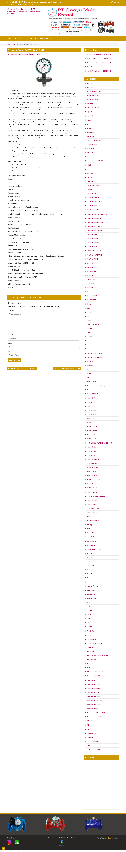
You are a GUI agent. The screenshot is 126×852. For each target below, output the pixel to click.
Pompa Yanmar (92, 512)
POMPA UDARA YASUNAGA (96, 496)
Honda (89, 304)
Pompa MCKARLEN (93, 459)
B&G (88, 124)
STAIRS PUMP (91, 594)
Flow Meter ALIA (92, 194)
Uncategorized (91, 660)
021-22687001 (16, 2)
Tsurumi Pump (91, 639)
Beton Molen (91, 132)
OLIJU (89, 373)
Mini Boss (90, 361)
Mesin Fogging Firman (94, 349)
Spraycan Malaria (92, 586)
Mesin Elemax (91, 345)
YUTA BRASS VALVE (93, 749)
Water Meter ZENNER (94, 717)
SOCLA (89, 578)
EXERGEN (90, 181)
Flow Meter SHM (92, 247)
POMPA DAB (91, 402)
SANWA (89, 561)
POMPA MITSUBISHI (93, 463)
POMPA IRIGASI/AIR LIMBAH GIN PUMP (100, 443)
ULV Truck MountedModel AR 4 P (97, 655)
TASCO (89, 619)
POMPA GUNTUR (92, 427)
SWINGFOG (90, 610)
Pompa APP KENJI (93, 394)
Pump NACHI (91, 533)
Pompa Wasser (92, 504)
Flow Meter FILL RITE (94, 206)
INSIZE (89, 312)
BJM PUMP (90, 136)
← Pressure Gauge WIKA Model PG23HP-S (22, 368)
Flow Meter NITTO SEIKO (95, 230)
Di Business (110, 838)
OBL (88, 369)
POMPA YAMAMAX (93, 508)
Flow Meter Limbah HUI (94, 218)
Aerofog (89, 83)
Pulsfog (89, 525)
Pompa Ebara (91, 406)
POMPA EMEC (91, 414)
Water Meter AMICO (93, 676)
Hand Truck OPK (92, 296)
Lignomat (90, 328)
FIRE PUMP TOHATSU (94, 185)
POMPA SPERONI (92, 488)
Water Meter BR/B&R (93, 680)
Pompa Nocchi (91, 471)
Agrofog (89, 87)
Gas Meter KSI (91, 271)
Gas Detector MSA (93, 263)
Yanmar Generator (93, 741)
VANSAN (90, 664)
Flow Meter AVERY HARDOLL (96, 202)
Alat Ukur (90, 104)
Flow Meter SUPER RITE (94, 255)
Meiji (88, 341)
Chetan (12, 851)
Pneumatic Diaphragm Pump (96, 386)
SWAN (89, 606)
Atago (89, 120)
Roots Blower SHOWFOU (95, 549)
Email (10, 343)
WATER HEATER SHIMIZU (95, 672)
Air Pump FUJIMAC (93, 95)
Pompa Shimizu (92, 484)
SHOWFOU (90, 566)
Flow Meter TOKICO (93, 259)
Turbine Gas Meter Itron (94, 643)
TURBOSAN (90, 647)
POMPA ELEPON (92, 410)
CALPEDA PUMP (92, 144)
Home (10, 38)
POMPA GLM (91, 422)
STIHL (89, 602)
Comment (11, 310)
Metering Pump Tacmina (95, 357)
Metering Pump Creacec (94, 353)
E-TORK (89, 177)
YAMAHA (90, 737)
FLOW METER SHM (45, 38)
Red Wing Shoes (92, 541)
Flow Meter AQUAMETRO (95, 198)
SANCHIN (90, 553)
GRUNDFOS (90, 283)
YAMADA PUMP (92, 733)
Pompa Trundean (92, 492)
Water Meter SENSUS (94, 705)
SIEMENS (90, 570)
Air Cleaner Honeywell (94, 91)
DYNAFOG (90, 173)
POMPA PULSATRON (93, 480)
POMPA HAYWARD (93, 431)
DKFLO (89, 165)
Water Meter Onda (93, 692)
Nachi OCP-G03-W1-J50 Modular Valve (99, 59)
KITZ (88, 316)
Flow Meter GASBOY (93, 210)
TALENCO (90, 615)
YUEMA (89, 745)
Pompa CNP (91, 398)
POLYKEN (90, 390)
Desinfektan (90, 157)
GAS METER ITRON (93, 267)
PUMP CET (90, 529)
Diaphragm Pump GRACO (95, 161)
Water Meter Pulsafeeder (95, 700)
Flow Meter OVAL (92, 239)
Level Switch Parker (93, 324)
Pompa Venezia (92, 500)
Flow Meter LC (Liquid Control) (97, 214)
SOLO (88, 582)
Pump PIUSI (90, 537)
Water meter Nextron (94, 688)
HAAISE (89, 292)
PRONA (89, 517)
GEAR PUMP (91, 275)
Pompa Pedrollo (92, 476)
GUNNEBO (90, 288)
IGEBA (89, 308)
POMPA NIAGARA (92, 467)
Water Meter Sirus (93, 709)
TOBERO (89, 627)
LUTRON (89, 337)
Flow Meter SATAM (93, 243)
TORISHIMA (90, 631)
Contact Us (19, 38)
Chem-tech (90, 149)
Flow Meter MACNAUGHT (95, 226)
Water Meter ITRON (93, 684)
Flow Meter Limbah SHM (95, 222)
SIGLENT (90, 574)
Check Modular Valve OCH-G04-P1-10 (99, 67)
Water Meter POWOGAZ (94, 696)
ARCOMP (90, 116)
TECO (88, 623)
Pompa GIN (90, 418)
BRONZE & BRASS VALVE (95, 140)
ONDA (89, 378)
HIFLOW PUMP (91, 300)
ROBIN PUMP (91, 545)
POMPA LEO (91, 455)
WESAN (89, 721)
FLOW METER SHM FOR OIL (96, 251)
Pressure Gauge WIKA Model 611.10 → (67, 368)
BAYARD (89, 128)
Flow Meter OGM (92, 234)
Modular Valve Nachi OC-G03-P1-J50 (99, 71)
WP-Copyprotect (19, 851)
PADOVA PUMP (92, 382)
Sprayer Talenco (92, 590)
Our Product (30, 38)
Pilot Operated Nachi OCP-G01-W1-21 (99, 63)
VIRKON (89, 668)
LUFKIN (89, 333)
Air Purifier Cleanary (93, 100)
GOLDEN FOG (91, 279)
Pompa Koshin (91, 447)
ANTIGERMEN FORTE (93, 108)
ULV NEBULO (91, 651)
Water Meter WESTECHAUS (96, 713)
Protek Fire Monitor (93, 521)
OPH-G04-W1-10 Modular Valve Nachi (99, 55)
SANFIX (89, 557)
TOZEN (89, 635)
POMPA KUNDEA (92, 451)
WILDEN (89, 729)
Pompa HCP (91, 435)
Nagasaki (90, 365)
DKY (88, 169)
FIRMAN (89, 189)
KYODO (89, 320)
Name (10, 335)
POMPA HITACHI (92, 439)
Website (10, 351)
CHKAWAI (90, 153)
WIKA (14, 44)
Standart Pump (91, 598)
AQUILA (89, 112)
